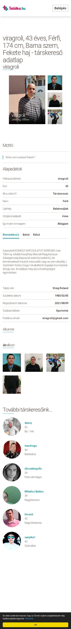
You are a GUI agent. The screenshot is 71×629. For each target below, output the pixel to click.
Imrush (29, 514)
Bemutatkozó (11, 234)
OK (35, 624)
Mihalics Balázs (34, 491)
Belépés (60, 8)
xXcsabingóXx (33, 468)
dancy (28, 422)
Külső (36, 234)
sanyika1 (30, 537)
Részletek (29, 618)
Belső (26, 234)
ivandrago (31, 445)
